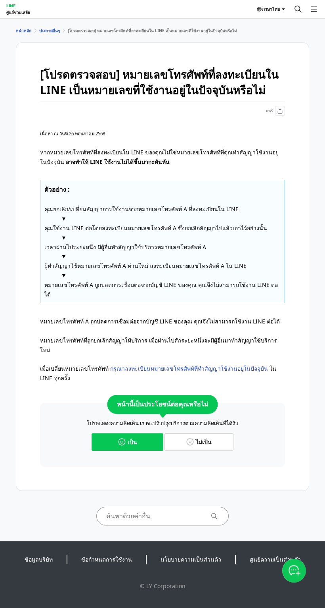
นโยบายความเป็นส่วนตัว (191, 559)
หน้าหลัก (23, 30)
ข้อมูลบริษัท (39, 559)
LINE (10, 5)
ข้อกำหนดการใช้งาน (106, 559)
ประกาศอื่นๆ (49, 30)
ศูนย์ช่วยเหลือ (18, 12)
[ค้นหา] (298, 9)
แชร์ (269, 111)
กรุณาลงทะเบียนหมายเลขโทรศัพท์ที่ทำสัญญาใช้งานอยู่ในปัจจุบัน (189, 368)
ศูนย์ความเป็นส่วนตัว (275, 559)
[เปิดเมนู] (314, 9)
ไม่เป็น (204, 442)
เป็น (132, 442)
